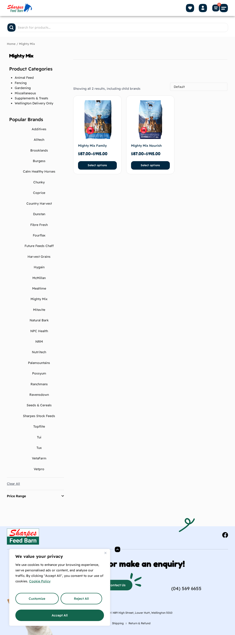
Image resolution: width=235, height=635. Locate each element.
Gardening (23, 88)
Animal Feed (24, 78)
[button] (224, 8)
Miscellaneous (25, 93)
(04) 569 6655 (186, 588)
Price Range (16, 496)
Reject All (81, 599)
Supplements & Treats (31, 98)
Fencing (21, 83)
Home (11, 44)
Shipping (118, 623)
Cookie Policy (39, 581)
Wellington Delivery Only (34, 103)
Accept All (60, 615)
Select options (97, 165)
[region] (59, 587)
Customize (37, 599)
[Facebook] (225, 535)
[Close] (105, 553)
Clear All (13, 484)
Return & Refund (140, 623)
